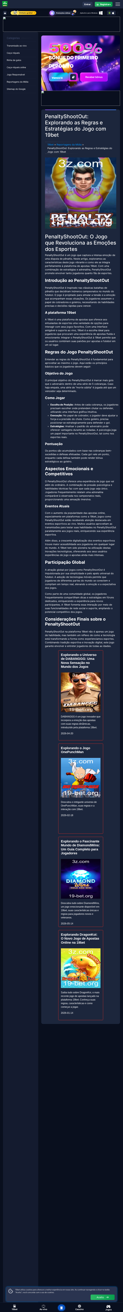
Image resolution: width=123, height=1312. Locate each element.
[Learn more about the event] (61, 23)
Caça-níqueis (13, 53)
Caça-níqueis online (16, 67)
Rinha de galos (14, 60)
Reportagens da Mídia (17, 81)
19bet (50, 144)
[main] (61, 1308)
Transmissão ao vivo (17, 45)
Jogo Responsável (16, 74)
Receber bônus (94, 77)
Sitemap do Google (16, 89)
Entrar (87, 4)
